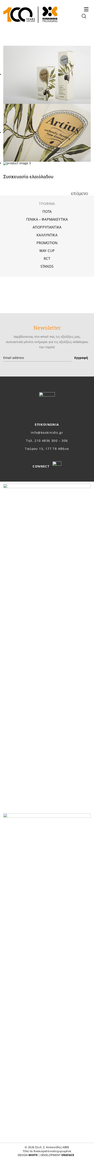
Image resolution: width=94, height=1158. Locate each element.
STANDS (47, 266)
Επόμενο (79, 193)
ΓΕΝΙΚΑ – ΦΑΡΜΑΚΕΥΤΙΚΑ (47, 219)
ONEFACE (67, 1155)
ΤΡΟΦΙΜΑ (47, 203)
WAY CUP (47, 250)
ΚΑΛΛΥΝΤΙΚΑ (47, 235)
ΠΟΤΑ (47, 211)
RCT (47, 258)
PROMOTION (47, 243)
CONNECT (41, 466)
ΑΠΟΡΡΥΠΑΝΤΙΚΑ (47, 227)
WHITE (33, 1155)
